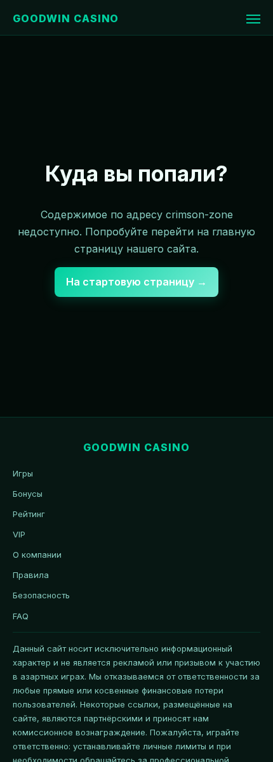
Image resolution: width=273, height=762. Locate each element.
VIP (19, 534)
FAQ (21, 616)
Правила (31, 575)
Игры (23, 473)
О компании (37, 554)
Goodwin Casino (66, 18)
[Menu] (253, 19)
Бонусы (28, 494)
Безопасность (41, 595)
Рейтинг (29, 514)
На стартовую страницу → (136, 281)
